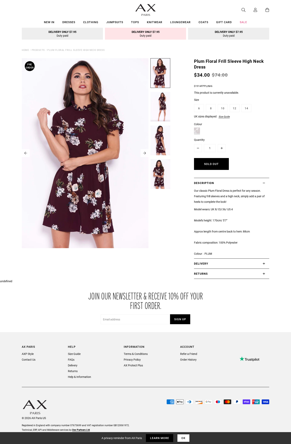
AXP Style (28, 354)
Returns (73, 371)
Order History (188, 359)
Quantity (199, 140)
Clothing (90, 22)
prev (26, 153)
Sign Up (180, 319)
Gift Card (224, 22)
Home (25, 49)
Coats (203, 22)
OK (183, 438)
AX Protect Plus (133, 365)
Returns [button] (201, 273)
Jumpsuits (114, 22)
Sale (243, 22)
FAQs (71, 359)
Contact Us (28, 359)
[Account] (251, 10)
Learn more (159, 438)
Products (38, 49)
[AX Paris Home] (145, 10)
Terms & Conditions (136, 354)
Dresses (68, 22)
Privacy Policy (132, 359)
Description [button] (204, 183)
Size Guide (224, 116)
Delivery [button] (201, 263)
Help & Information (79, 377)
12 (234, 108)
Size (196, 100)
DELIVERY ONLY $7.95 (62, 33)
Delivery (72, 365)
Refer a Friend (188, 354)
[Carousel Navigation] (85, 153)
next (144, 153)
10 (222, 108)
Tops (135, 22)
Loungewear (180, 22)
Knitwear (154, 22)
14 (246, 108)
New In (49, 22)
